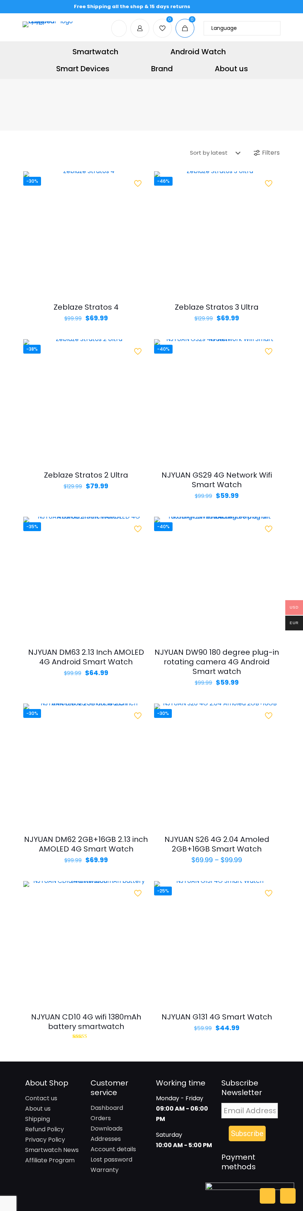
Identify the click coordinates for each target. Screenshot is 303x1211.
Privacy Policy (45, 1139)
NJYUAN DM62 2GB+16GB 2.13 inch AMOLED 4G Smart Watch (86, 844)
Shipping (37, 1119)
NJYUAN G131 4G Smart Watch (216, 1017)
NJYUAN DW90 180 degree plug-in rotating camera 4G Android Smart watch (216, 662)
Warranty (105, 1170)
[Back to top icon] (267, 1196)
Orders (101, 1118)
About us (38, 1108)
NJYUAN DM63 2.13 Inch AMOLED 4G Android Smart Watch (86, 657)
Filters (271, 152)
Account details (113, 1149)
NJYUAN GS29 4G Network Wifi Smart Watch (216, 480)
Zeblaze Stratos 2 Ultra (86, 475)
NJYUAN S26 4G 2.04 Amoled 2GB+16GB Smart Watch (216, 844)
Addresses (106, 1139)
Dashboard (107, 1108)
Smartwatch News (52, 1150)
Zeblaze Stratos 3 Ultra (217, 307)
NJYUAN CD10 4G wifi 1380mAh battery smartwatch (86, 1022)
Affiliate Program (50, 1160)
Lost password (111, 1159)
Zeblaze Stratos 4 (86, 307)
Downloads (107, 1128)
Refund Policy (44, 1129)
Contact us (41, 1098)
